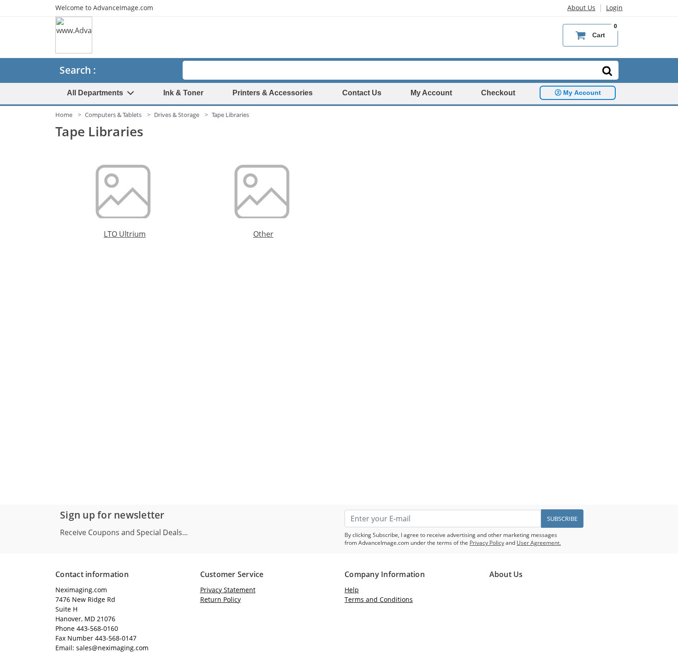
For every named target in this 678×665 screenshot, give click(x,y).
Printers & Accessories (272, 93)
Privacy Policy (487, 543)
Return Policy (220, 599)
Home (63, 115)
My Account (431, 93)
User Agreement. (539, 543)
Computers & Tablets (113, 115)
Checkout (498, 93)
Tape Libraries (230, 115)
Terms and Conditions (379, 599)
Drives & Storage (176, 115)
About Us (581, 7)
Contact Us (361, 93)
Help (352, 589)
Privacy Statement (228, 589)
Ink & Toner (183, 93)
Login (614, 7)
